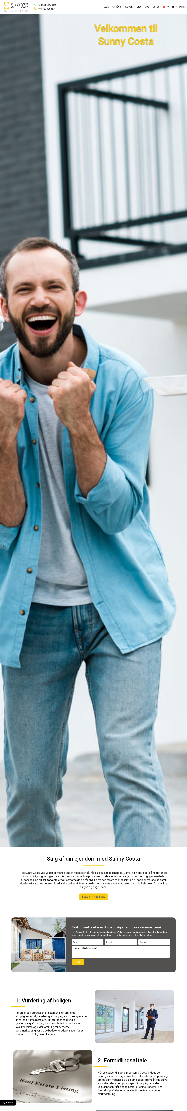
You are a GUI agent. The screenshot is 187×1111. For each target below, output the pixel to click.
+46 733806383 (46, 8)
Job (147, 6)
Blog (139, 6)
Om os (156, 6)
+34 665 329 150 (47, 4)
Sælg (106, 6)
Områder (117, 6)
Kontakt (129, 6)
